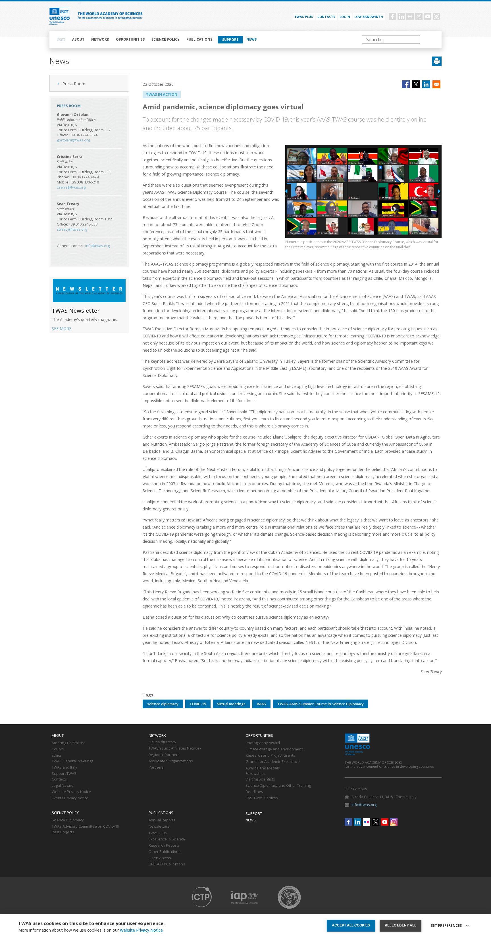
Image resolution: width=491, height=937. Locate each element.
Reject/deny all (400, 925)
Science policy (165, 39)
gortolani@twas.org (73, 140)
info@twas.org (97, 245)
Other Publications (164, 852)
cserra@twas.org (71, 187)
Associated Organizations (171, 761)
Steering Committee (69, 743)
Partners (156, 767)
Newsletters (159, 826)
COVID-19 (198, 703)
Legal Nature (63, 785)
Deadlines (254, 792)
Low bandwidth (368, 16)
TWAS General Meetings (72, 761)
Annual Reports (162, 820)
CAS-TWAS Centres (262, 798)
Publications (199, 39)
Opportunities (130, 39)
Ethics (57, 755)
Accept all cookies (351, 925)
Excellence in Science (167, 839)
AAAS (261, 703)
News (251, 39)
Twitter (419, 16)
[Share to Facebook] (406, 84)
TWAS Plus (158, 833)
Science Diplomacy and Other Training (278, 785)
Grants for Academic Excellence (273, 761)
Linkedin (401, 16)
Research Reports (164, 845)
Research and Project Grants (270, 755)
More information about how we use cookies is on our (90, 930)
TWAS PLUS (303, 16)
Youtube (427, 16)
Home (61, 39)
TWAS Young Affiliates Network (175, 748)
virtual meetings (231, 703)
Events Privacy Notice (70, 798)
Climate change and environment (274, 749)
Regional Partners (164, 755)
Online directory (162, 742)
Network (100, 39)
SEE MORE (61, 328)
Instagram (436, 16)
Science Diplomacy (68, 820)
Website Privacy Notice (71, 792)
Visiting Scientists (260, 779)
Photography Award (263, 743)
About (78, 39)
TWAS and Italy (64, 767)
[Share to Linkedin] (426, 84)
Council (58, 749)
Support (230, 39)
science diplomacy (162, 703)
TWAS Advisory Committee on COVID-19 (85, 826)
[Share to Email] (436, 84)
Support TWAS (64, 773)
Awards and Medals (263, 768)
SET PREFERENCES (446, 926)
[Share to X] (416, 84)
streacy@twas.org (72, 229)
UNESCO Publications (167, 864)
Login (345, 16)
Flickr (410, 16)
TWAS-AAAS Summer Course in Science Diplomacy (320, 703)
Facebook (392, 16)
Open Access (160, 858)
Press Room (74, 83)
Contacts (326, 16)
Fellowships (256, 773)
